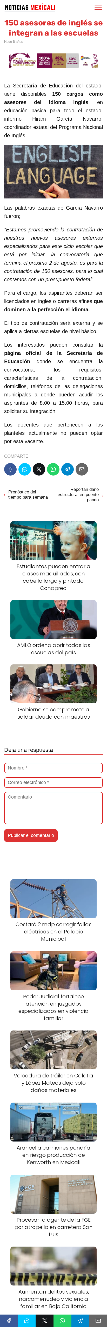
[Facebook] (10, 469)
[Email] (82, 469)
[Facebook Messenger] (24, 469)
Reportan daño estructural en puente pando (78, 494)
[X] (39, 469)
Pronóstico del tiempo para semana (28, 495)
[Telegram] (67, 469)
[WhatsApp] (53, 469)
